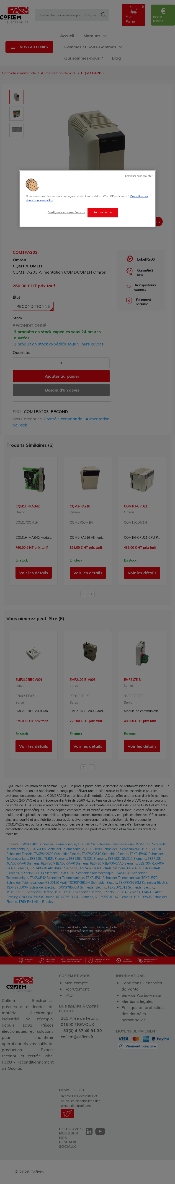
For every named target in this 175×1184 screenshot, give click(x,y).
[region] (87, 198)
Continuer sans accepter (138, 176)
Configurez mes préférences (66, 212)
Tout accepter (103, 212)
